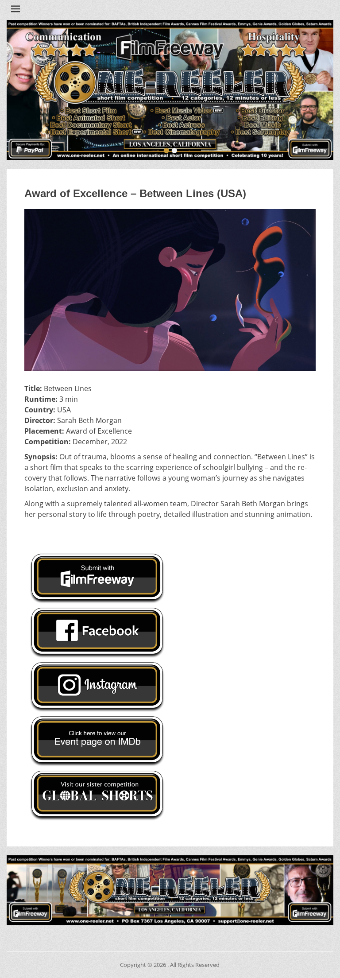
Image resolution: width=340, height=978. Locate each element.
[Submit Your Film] (170, 90)
